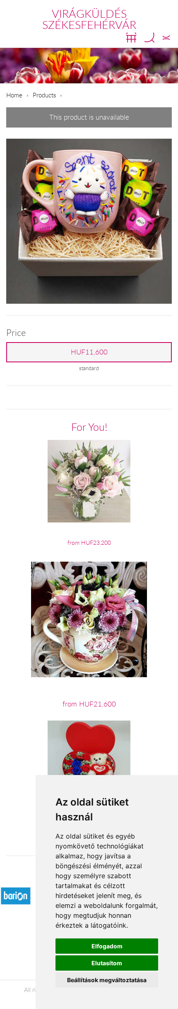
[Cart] (131, 38)
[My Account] (166, 38)
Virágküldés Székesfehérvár (89, 19)
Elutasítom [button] (106, 962)
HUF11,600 (89, 352)
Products (44, 95)
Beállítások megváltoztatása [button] (107, 979)
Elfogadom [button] (107, 946)
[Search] (149, 38)
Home (14, 95)
